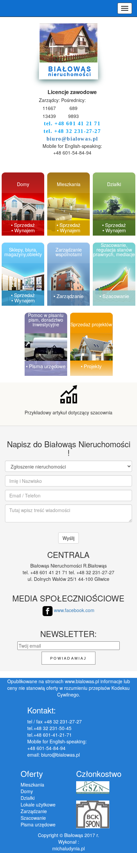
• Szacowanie (114, 295)
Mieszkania (32, 784)
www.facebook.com (73, 610)
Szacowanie (33, 817)
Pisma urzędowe (38, 824)
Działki (28, 798)
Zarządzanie (34, 811)
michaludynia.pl (68, 848)
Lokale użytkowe (38, 804)
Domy (27, 791)
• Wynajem (23, 230)
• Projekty (91, 366)
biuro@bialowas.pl (72, 139)
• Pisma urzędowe (46, 366)
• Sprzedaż (23, 224)
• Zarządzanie (68, 295)
